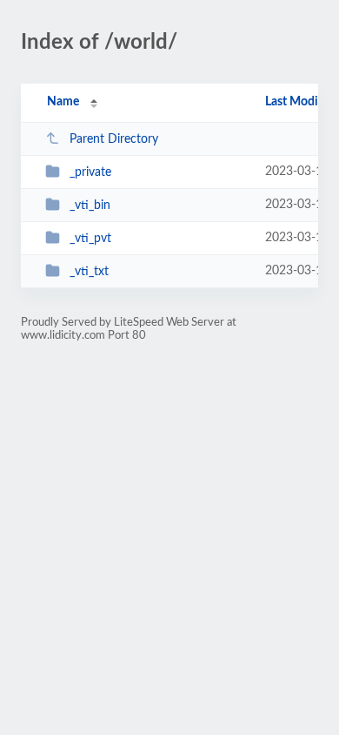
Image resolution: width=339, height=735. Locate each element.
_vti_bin (90, 205)
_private (90, 172)
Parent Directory (114, 139)
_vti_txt (89, 272)
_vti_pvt (90, 239)
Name (63, 102)
